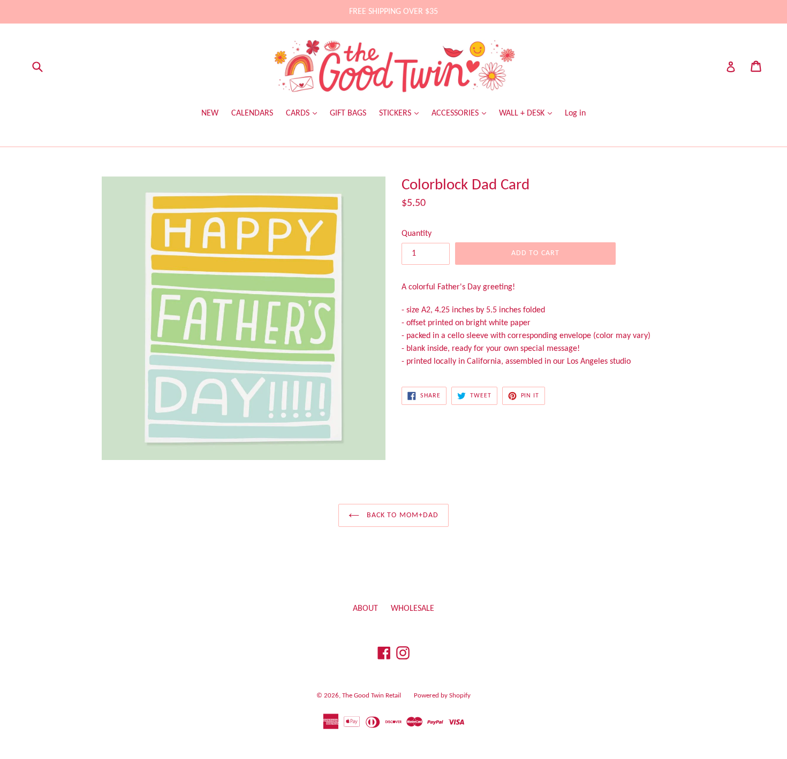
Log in (575, 113)
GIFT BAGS (348, 113)
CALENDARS (252, 113)
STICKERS (396, 113)
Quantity (417, 233)
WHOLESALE (412, 608)
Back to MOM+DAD (402, 515)
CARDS (299, 113)
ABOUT (365, 608)
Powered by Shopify (442, 695)
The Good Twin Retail (371, 695)
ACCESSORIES (456, 113)
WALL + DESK (523, 113)
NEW (209, 113)
